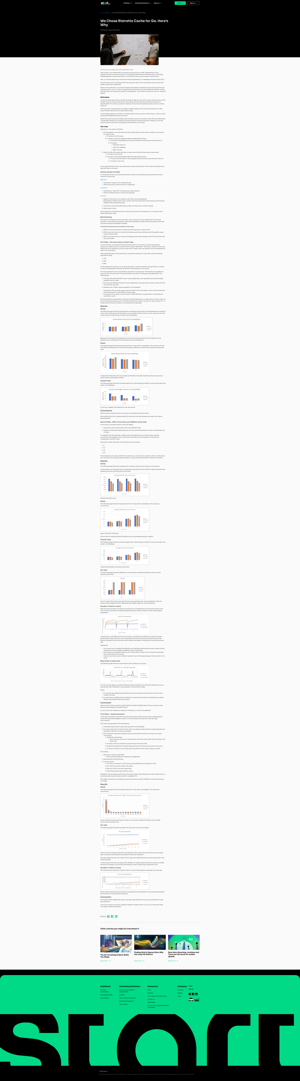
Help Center (151, 1002)
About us (157, 3)
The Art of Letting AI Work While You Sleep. (114, 956)
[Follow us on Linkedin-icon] (196, 994)
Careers (179, 993)
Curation (122, 995)
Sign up (192, 3)
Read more (104, 961)
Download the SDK (106, 995)
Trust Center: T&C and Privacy (157, 996)
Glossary (150, 993)
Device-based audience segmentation (126, 991)
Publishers (126, 3)
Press (179, 996)
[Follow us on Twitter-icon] (190, 994)
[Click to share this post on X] (108, 916)
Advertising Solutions (142, 3)
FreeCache (103, 188)
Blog (109, 13)
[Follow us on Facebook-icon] (193, 994)
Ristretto (103, 196)
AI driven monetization (104, 991)
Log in (179, 3)
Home (102, 13)
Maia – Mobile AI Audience (127, 998)
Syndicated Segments (126, 1001)
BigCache (103, 179)
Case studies (104, 998)
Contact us (151, 999)
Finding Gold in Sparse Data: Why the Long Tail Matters (148, 953)
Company (180, 990)
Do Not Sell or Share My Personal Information (158, 1006)
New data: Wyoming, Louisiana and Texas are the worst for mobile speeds (183, 954)
